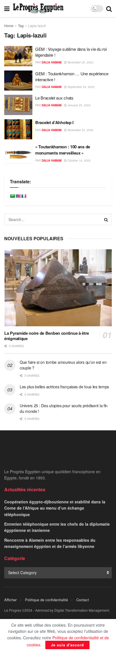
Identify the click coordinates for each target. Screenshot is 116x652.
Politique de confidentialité (46, 599)
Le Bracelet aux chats (54, 98)
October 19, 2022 (79, 160)
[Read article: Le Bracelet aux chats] (18, 105)
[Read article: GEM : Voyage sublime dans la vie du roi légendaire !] (18, 56)
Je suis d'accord (67, 644)
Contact (82, 599)
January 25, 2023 (79, 105)
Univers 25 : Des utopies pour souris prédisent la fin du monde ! (64, 408)
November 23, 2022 (80, 130)
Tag (21, 25)
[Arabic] (12, 196)
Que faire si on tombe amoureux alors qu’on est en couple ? (63, 365)
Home (9, 25)
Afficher (10, 599)
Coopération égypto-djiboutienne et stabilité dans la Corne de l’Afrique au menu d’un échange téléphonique (54, 508)
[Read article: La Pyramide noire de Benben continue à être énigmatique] (58, 287)
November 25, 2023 (80, 62)
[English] (18, 196)
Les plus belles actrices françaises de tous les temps (64, 386)
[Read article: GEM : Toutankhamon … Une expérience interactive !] (18, 81)
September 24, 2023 (81, 87)
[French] (23, 196)
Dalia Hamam (51, 62)
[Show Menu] (7, 8)
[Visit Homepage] (38, 8)
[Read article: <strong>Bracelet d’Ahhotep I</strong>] (18, 129)
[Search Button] (109, 8)
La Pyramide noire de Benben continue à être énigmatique (46, 336)
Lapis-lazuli (37, 25)
